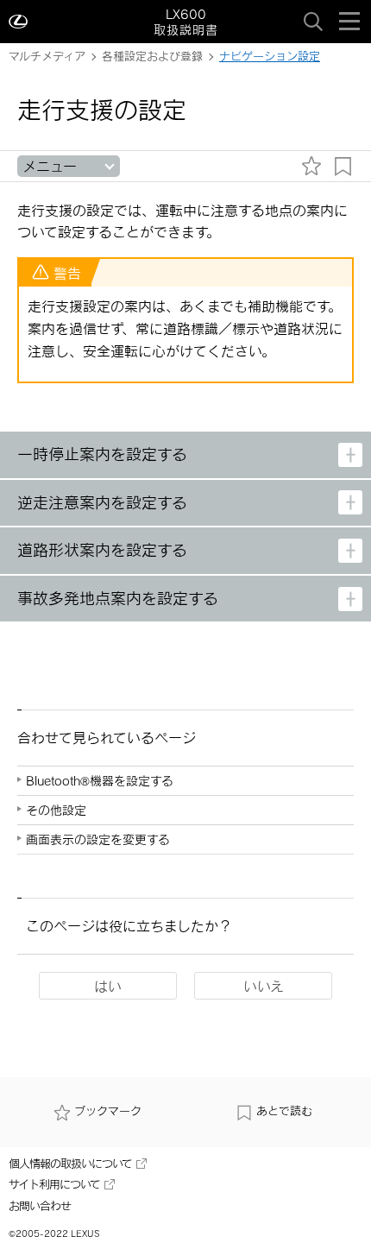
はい (108, 986)
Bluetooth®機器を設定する (99, 780)
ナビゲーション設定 (269, 56)
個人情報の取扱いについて (70, 1163)
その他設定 (56, 810)
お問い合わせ (40, 1206)
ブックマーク (107, 1111)
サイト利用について (54, 1184)
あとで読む (284, 1111)
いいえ (263, 986)
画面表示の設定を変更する (98, 839)
